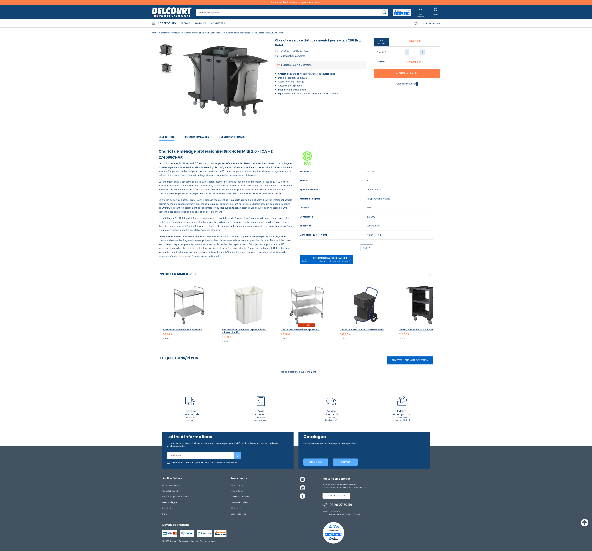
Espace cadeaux (238, 514)
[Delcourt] (171, 12)
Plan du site (167, 508)
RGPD (164, 514)
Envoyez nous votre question (410, 360)
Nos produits (167, 23)
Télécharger (315, 462)
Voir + (366, 248)
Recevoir (345, 462)
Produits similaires (196, 137)
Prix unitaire (381, 42)
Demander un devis (239, 502)
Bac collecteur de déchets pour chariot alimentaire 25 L (244, 331)
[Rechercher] (384, 12)
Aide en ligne (237, 491)
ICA (306, 51)
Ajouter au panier (407, 73)
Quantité (381, 52)
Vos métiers (218, 23)
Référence (305, 172)
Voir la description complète (290, 56)
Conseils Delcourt (170, 491)
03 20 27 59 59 (340, 505)
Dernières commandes (241, 496)
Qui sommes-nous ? (171, 485)
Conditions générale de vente (175, 496)
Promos (185, 23)
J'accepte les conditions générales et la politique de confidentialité (204, 463)
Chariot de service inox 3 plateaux (300, 329)
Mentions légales (170, 502)
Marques (200, 23)
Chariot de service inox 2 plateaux (182, 329)
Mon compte (237, 485)
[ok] (237, 455)
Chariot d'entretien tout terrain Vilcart (362, 329)
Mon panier (236, 508)
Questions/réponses (232, 137)
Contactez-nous (336, 495)
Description (166, 137)
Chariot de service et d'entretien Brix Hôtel (423, 329)
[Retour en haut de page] (584, 525)
